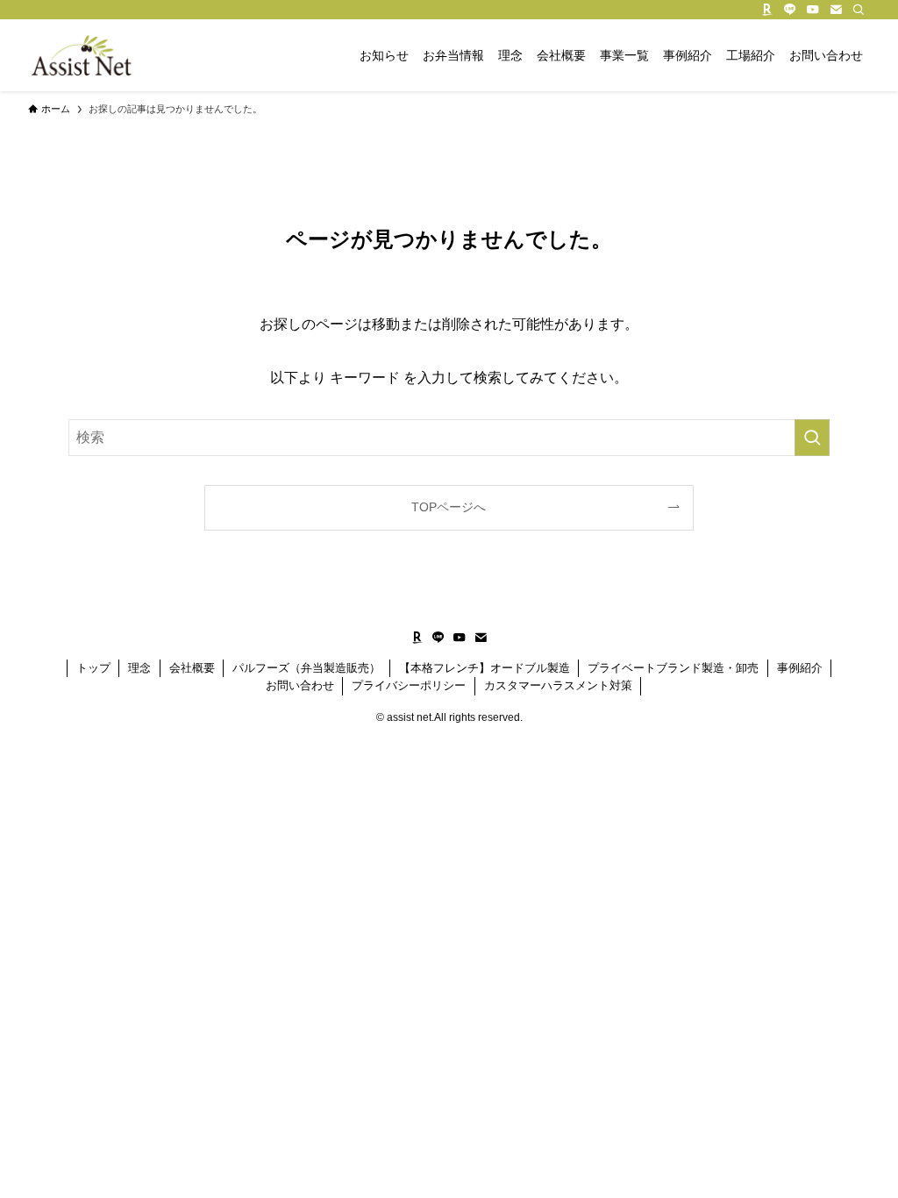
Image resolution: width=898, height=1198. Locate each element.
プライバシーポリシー (409, 685)
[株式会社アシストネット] (80, 55)
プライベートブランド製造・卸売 (673, 667)
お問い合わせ (300, 685)
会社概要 (192, 667)
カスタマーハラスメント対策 (558, 685)
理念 (139, 667)
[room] (767, 9)
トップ (93, 667)
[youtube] (813, 9)
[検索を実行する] (812, 437)
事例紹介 (800, 667)
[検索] (858, 9)
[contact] (835, 9)
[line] (790, 9)
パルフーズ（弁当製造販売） (306, 667)
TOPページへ (448, 507)
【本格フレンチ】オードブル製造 (484, 667)
